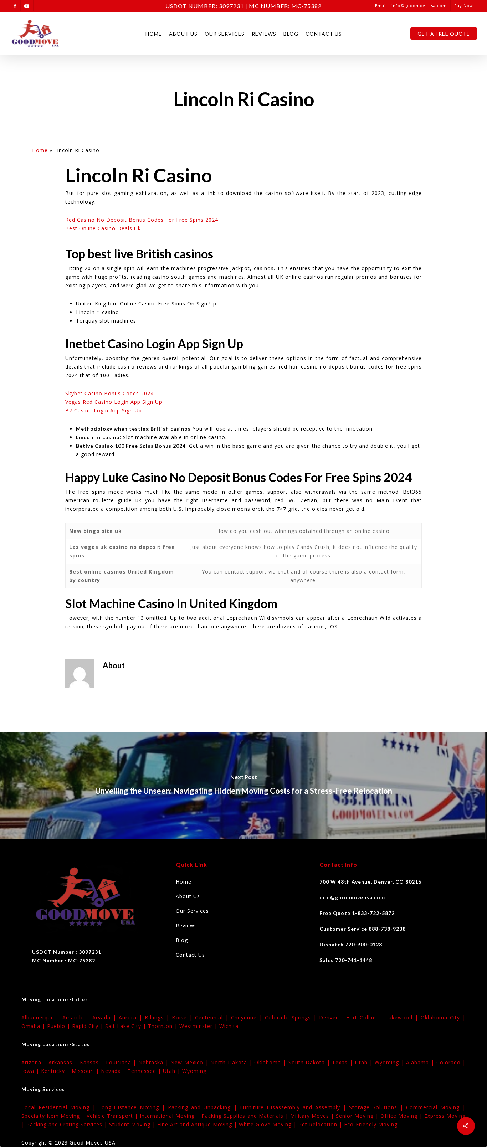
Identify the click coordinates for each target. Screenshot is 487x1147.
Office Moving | (402, 1115)
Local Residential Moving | (59, 1107)
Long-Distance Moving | (133, 1107)
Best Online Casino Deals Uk (103, 228)
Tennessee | (145, 1071)
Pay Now (463, 5)
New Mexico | (190, 1062)
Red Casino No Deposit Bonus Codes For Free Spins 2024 (141, 219)
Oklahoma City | (443, 1017)
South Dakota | (310, 1062)
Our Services (225, 34)
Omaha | (34, 1026)
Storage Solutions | (377, 1107)
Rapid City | (88, 1026)
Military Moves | (313, 1115)
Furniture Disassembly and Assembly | (294, 1107)
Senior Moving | (358, 1115)
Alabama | (421, 1062)
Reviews (264, 34)
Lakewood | (403, 1017)
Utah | (365, 1062)
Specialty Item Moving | (54, 1115)
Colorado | (451, 1062)
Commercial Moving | (436, 1107)
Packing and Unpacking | (204, 1107)
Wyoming (194, 1071)
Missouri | (86, 1071)
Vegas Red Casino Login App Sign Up (113, 401)
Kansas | (93, 1062)
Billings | (158, 1017)
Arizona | (34, 1062)
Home (153, 34)
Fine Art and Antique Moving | (198, 1124)
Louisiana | (122, 1062)
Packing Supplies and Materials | (245, 1115)
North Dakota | (232, 1062)
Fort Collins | (365, 1017)
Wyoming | (390, 1062)
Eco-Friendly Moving (371, 1124)
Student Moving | (133, 1124)
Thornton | (163, 1026)
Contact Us (324, 34)
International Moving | (170, 1115)
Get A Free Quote (443, 34)
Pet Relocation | (321, 1124)
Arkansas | (64, 1062)
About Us (183, 34)
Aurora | (132, 1017)
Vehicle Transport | (113, 1115)
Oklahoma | (271, 1062)
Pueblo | (59, 1026)
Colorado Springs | (292, 1017)
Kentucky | (56, 1071)
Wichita (229, 1026)
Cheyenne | (248, 1017)
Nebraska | (154, 1062)
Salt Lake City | (126, 1026)
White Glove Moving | (268, 1124)
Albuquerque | (41, 1017)
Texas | (343, 1062)
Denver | (332, 1017)
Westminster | (199, 1026)
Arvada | (105, 1017)
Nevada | (114, 1071)
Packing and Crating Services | (67, 1124)
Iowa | (31, 1071)
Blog (290, 34)
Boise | (183, 1017)
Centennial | (213, 1017)
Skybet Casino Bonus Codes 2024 (109, 393)
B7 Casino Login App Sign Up (103, 410)
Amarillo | (77, 1017)
